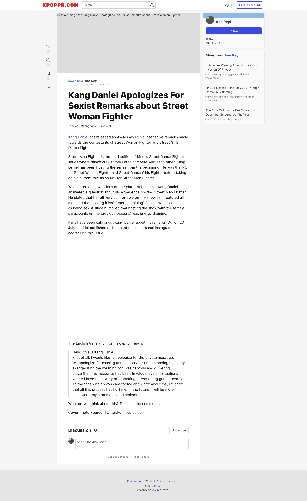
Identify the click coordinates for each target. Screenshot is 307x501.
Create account (249, 5)
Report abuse (141, 456)
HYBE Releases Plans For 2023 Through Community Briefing (232, 94)
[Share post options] (48, 87)
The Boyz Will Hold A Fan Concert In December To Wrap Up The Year (230, 115)
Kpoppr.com (134, 481)
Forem (157, 486)
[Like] (48, 48)
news (74, 126)
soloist (105, 126)
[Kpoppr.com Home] (60, 5)
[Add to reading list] (48, 75)
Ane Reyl (91, 81)
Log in (228, 5)
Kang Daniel (78, 137)
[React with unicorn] (48, 61)
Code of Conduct (118, 456)
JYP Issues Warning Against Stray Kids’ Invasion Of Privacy (231, 71)
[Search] (151, 5)
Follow (233, 31)
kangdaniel (89, 126)
